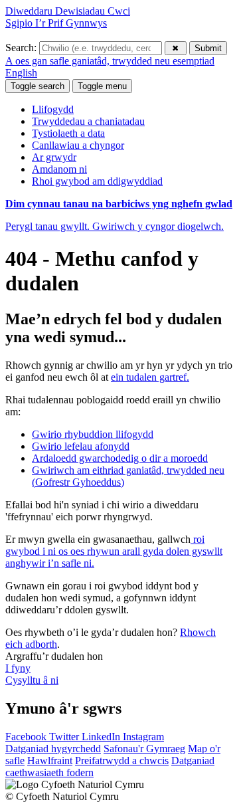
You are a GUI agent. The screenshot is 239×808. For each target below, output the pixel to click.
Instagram (143, 736)
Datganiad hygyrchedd (53, 748)
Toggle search (37, 86)
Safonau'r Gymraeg (144, 748)
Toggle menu (102, 86)
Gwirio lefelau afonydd (80, 446)
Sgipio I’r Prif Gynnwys (56, 23)
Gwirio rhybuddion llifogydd (92, 434)
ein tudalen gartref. (150, 377)
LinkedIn (102, 736)
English (21, 72)
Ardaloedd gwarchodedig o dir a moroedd (120, 458)
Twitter (65, 736)
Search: (22, 47)
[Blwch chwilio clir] (176, 48)
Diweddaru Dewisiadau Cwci (67, 11)
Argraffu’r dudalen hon (54, 656)
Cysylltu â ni (31, 680)
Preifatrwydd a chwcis (122, 760)
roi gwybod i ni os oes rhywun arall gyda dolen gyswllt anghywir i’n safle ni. (113, 551)
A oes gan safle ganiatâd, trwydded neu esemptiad (109, 60)
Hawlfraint (49, 760)
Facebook (27, 736)
